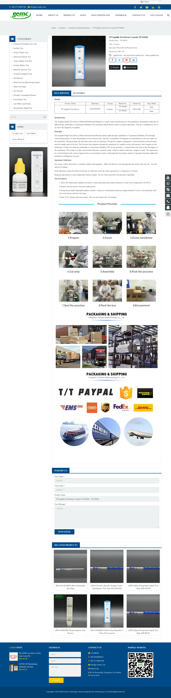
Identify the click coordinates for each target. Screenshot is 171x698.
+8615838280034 (96, 657)
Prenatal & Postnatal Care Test (25, 44)
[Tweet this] (119, 60)
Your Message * (61, 504)
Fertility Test (18, 48)
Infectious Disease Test (22, 57)
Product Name (60, 495)
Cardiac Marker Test (21, 65)
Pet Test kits (18, 91)
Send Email (131, 67)
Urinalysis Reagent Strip (22, 74)
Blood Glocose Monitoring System (26, 82)
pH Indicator (18, 78)
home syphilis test (152, 55)
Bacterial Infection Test (22, 70)
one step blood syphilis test (133, 55)
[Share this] (112, 60)
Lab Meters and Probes (22, 104)
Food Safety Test (19, 100)
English (146, 2)
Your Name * (60, 477)
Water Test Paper (19, 87)
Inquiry (115, 67)
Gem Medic (31, 133)
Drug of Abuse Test (20, 53)
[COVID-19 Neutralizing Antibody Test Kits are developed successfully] (13, 671)
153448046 (94, 653)
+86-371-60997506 (18, 7)
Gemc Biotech (18, 139)
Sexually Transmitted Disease (24, 95)
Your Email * (60, 486)
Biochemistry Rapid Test (22, 108)
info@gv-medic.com (38, 7)
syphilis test (117, 55)
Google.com (17, 133)
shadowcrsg (94, 669)
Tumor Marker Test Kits (22, 61)
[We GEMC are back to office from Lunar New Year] (13, 660)
